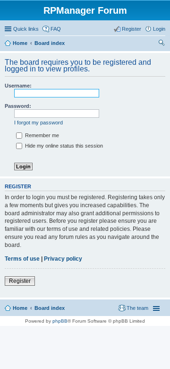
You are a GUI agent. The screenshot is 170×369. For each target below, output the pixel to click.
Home (20, 43)
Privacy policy (63, 258)
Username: (18, 85)
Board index (49, 43)
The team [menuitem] (137, 308)
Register (20, 281)
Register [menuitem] (131, 29)
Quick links (26, 29)
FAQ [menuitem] (56, 29)
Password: (18, 106)
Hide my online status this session (63, 146)
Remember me (41, 135)
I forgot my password (38, 122)
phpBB (60, 321)
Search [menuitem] (161, 44)
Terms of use (22, 258)
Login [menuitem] (159, 29)
